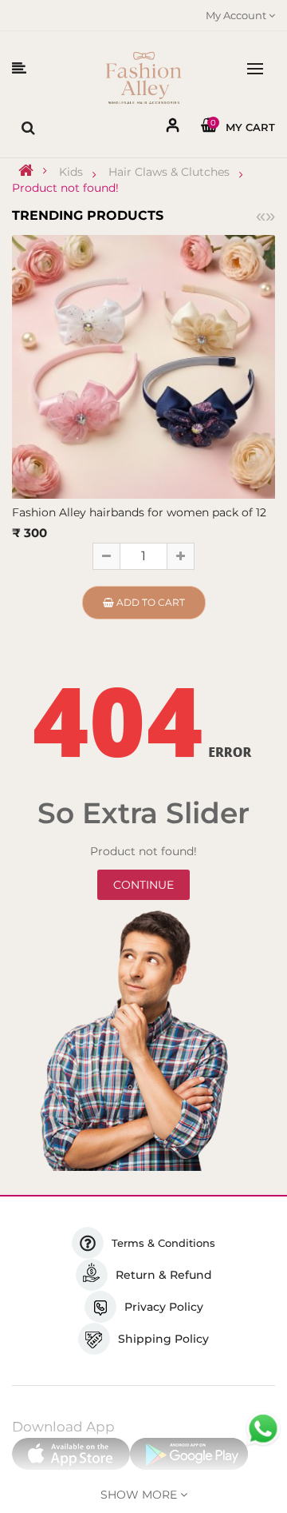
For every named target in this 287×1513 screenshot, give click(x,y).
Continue (143, 885)
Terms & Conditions (163, 1242)
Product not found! (65, 187)
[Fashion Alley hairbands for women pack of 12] (143, 365)
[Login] (173, 128)
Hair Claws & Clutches (169, 171)
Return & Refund (164, 1275)
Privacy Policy (163, 1307)
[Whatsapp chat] (263, 1429)
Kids (71, 171)
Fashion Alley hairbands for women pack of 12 (139, 512)
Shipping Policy (163, 1339)
